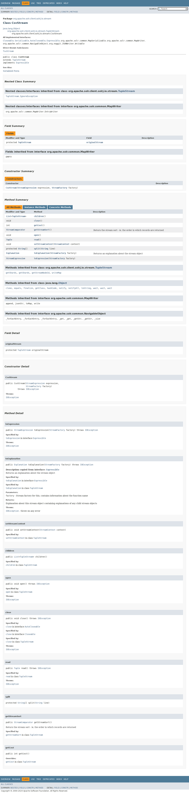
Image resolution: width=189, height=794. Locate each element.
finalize (28, 288)
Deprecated (48, 3)
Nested (14, 12)
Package (16, 3)
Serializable (22, 40)
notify (62, 288)
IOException (32, 389)
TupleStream (18, 60)
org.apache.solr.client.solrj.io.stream (32, 18)
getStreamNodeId (40, 273)
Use (33, 3)
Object (62, 283)
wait (95, 288)
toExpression (41, 258)
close (37, 221)
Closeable (8, 40)
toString (86, 288)
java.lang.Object (11, 28)
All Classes (7, 8)
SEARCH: (153, 9)
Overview (5, 3)
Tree (38, 3)
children (38, 216)
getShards (11, 273)
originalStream (94, 142)
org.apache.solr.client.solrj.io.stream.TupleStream (33, 31)
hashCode (52, 288)
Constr (30, 12)
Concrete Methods (60, 207)
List (8, 216)
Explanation (12, 253)
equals (17, 288)
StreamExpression (27, 188)
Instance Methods (35, 207)
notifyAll (73, 288)
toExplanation (41, 253)
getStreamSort (41, 230)
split (37, 248)
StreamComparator (15, 230)
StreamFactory (59, 188)
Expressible (53, 40)
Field (22, 12)
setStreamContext (43, 244)
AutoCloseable (37, 40)
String (21, 248)
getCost (38, 225)
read (36, 239)
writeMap (56, 273)
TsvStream (8, 51)
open (36, 235)
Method (39, 12)
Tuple (9, 239)
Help (66, 3)
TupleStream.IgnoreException (22, 96)
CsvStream (11, 188)
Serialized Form (11, 71)
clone (9, 288)
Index (59, 3)
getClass (40, 288)
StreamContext (61, 244)
